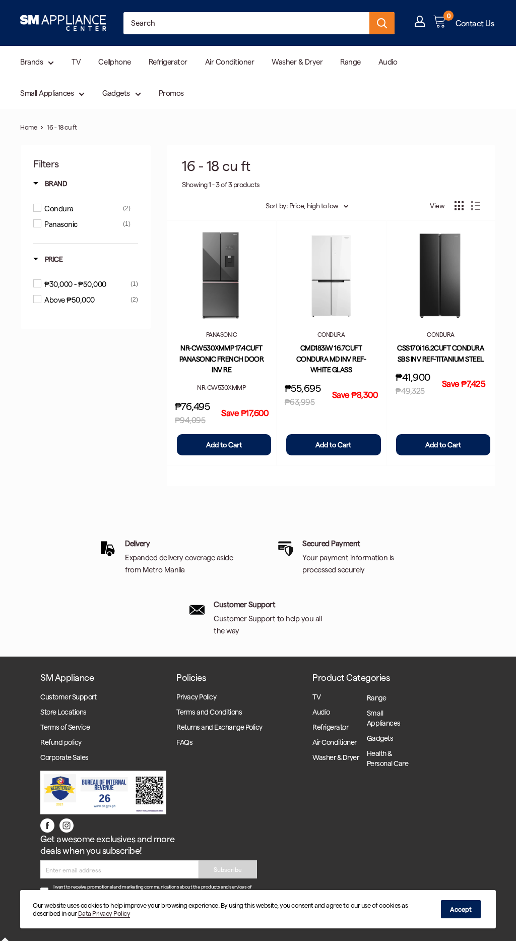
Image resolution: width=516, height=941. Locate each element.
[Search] (382, 23)
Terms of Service (65, 727)
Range (350, 61)
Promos (171, 92)
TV (76, 61)
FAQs (184, 742)
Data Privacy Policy (104, 913)
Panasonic (221, 334)
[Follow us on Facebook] (47, 825)
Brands (31, 61)
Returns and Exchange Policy (219, 727)
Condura (331, 334)
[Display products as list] (475, 205)
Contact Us (475, 23)
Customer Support (68, 696)
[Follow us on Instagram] (66, 825)
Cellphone (114, 61)
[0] (440, 23)
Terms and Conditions (209, 712)
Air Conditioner (229, 61)
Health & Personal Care (388, 758)
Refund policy (61, 742)
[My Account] (420, 23)
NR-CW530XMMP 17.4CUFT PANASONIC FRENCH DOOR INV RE (221, 358)
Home (28, 127)
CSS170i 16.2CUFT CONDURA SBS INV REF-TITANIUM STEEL (440, 353)
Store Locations (63, 712)
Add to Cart (224, 444)
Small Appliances (47, 92)
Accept (461, 909)
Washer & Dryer (297, 61)
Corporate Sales (64, 757)
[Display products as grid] (459, 205)
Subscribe (228, 869)
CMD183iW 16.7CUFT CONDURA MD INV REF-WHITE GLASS (331, 358)
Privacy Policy (196, 696)
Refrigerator (168, 61)
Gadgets (116, 92)
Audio (388, 61)
